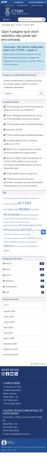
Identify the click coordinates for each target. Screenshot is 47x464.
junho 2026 (8, 322)
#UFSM (26, 229)
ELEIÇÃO (6, 242)
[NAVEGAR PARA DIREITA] (45, 2)
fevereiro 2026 (10, 343)
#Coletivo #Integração (10, 204)
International (22, 5)
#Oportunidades (24, 222)
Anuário (22, 234)
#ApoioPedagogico (9, 198)
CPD (14, 450)
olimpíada (17, 246)
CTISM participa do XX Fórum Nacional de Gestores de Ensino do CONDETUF (23, 108)
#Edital (24, 209)
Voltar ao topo (39, 363)
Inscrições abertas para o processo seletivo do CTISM (20, 142)
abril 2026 (8, 332)
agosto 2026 (9, 311)
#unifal (5, 234)
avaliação (28, 234)
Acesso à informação (36, 2)
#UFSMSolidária (37, 230)
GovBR (4, 2)
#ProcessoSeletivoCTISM (30, 225)
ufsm (6, 250)
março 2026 (8, 338)
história (34, 242)
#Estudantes (11, 214)
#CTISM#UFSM (10, 209)
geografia (28, 242)
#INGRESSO (26, 219)
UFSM (8, 450)
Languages (9, 5)
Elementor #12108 (13, 129)
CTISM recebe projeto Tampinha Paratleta (24, 124)
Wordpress (40, 447)
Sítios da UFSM (36, 5)
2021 (9, 234)
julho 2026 (8, 316)
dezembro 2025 (10, 349)
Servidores (32, 246)
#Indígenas (19, 219)
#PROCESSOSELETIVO (11, 225)
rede (21, 246)
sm (37, 246)
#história (12, 219)
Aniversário (15, 234)
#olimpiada (6, 222)
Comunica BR (18, 2)
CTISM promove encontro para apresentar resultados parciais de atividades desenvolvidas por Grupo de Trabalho (23, 182)
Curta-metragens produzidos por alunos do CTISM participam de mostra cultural (22, 117)
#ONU (17, 222)
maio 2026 (8, 327)
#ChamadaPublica (24, 198)
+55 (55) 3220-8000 (12, 403)
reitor (25, 246)
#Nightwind (34, 219)
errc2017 (13, 242)
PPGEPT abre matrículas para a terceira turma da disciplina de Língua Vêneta (22, 151)
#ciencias (35, 198)
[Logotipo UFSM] (7, 11)
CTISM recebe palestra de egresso (21, 173)
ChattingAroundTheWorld (11, 238)
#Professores (12, 230)
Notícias (8, 245)
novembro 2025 (10, 354)
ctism (31, 237)
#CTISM (24, 202)
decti (36, 238)
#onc (12, 222)
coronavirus (24, 238)
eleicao (40, 238)
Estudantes (21, 242)
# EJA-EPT (34, 209)
